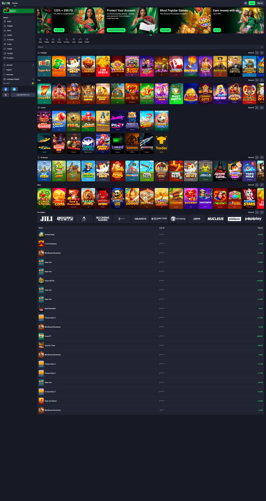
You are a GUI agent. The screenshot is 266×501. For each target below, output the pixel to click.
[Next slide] (261, 21)
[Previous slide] (40, 21)
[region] (150, 20)
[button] (46, 219)
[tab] (146, 35)
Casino (15, 3)
